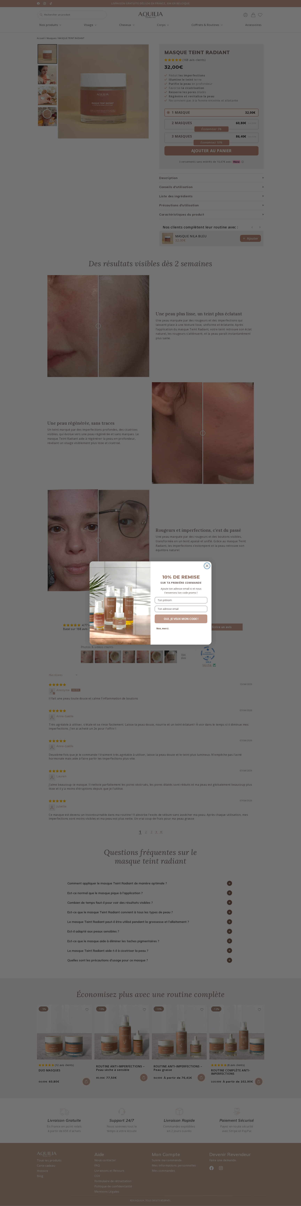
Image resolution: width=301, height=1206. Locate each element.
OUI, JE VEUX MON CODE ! (181, 619)
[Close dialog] (207, 566)
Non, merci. (162, 628)
